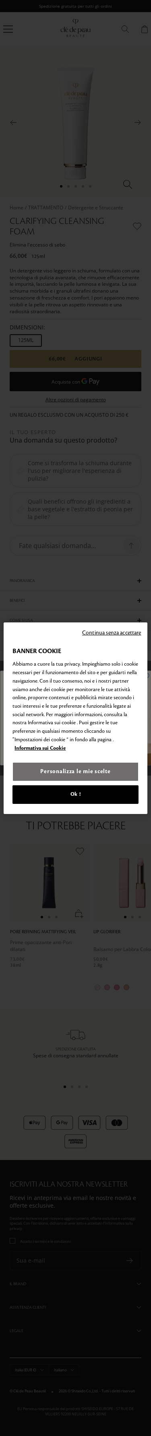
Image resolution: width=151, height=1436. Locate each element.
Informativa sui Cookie (40, 748)
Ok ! (75, 794)
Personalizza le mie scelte (75, 771)
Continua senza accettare (111, 632)
